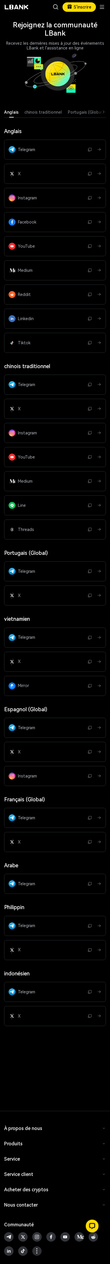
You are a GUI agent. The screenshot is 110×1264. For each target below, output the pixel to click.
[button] (92, 1226)
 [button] (56, 7)
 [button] (89, 149)
